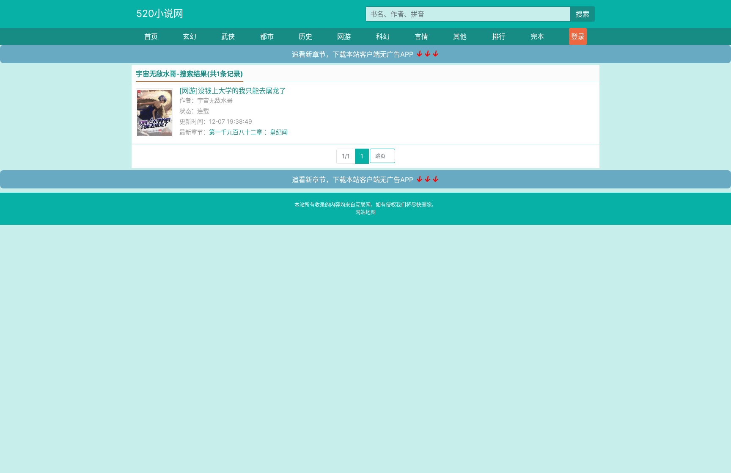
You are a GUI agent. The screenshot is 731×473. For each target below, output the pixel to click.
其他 (460, 36)
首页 (151, 36)
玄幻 (189, 36)
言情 (421, 36)
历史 (305, 36)
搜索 (582, 14)
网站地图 (365, 212)
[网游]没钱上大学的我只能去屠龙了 (232, 90)
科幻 (383, 36)
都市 (267, 36)
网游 (344, 36)
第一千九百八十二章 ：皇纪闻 (248, 132)
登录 (578, 36)
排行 (499, 36)
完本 (537, 36)
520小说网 (159, 13)
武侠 (228, 36)
